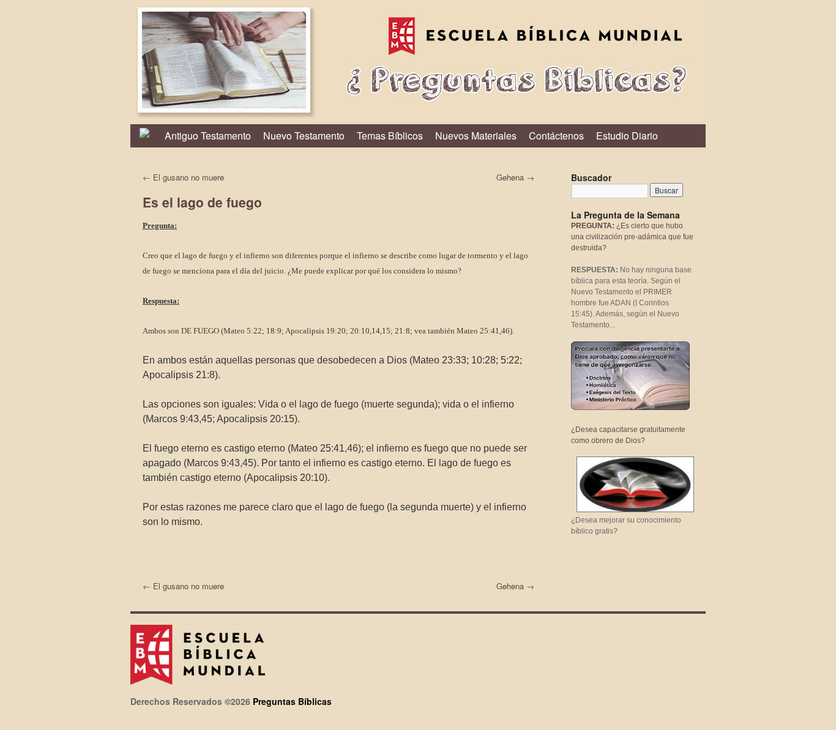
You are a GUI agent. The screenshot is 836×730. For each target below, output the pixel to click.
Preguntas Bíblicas (292, 701)
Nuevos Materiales (476, 135)
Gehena (515, 177)
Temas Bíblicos (390, 135)
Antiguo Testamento (208, 135)
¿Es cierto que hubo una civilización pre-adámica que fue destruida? (632, 237)
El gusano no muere (183, 177)
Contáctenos (556, 135)
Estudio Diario (627, 135)
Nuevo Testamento (304, 135)
